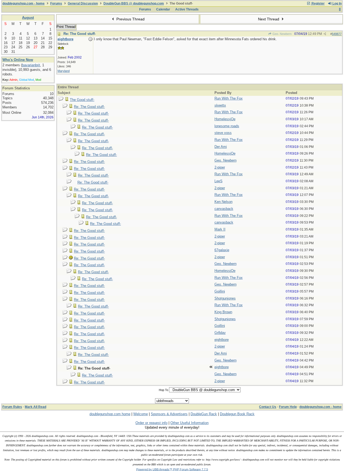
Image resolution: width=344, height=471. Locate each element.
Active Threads (187, 9)
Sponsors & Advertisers (169, 414)
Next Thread (269, 19)
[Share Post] (325, 33)
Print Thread (66, 27)
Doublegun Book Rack (237, 414)
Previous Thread (130, 19)
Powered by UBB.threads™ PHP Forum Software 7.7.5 (172, 469)
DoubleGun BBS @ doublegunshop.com (133, 3)
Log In (337, 3)
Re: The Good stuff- (79, 34)
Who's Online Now (17, 60)
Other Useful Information (189, 423)
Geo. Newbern (282, 33)
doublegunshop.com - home (23, 3)
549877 (337, 33)
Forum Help (288, 407)
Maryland (64, 70)
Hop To (163, 390)
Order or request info (151, 423)
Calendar (163, 9)
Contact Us (267, 407)
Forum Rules (12, 407)
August (28, 18)
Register (318, 3)
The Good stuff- (82, 100)
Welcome (140, 414)
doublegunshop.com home (109, 414)
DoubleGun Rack (204, 414)
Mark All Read (35, 407)
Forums (56, 3)
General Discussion (83, 3)
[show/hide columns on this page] (339, 9)
